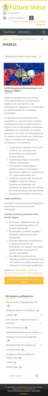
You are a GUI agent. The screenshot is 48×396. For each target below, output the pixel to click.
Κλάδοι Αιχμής (12, 367)
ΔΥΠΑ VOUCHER (19, 273)
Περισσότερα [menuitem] (9, 32)
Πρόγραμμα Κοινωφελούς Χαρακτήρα (21, 337)
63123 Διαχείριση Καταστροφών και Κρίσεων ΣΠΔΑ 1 (23, 89)
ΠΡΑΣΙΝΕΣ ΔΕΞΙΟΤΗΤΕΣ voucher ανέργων (25, 39)
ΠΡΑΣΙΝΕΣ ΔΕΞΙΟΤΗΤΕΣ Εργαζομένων (21, 345)
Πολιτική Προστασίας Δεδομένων (19, 391)
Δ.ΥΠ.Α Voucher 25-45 (15, 327)
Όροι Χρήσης (36, 391)
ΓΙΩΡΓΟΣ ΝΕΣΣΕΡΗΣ (34, 273)
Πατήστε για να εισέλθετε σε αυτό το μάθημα (24, 280)
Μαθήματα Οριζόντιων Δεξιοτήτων (20, 310)
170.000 (9, 362)
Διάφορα (9, 315)
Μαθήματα (5, 39)
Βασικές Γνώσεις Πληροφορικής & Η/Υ (21, 302)
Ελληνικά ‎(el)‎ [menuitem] (23, 32)
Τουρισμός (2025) (13, 349)
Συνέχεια (24, 394)
